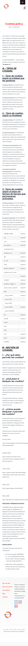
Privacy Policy (7, 631)
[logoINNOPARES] (6, 3)
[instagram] (20, 602)
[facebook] (16, 602)
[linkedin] (16, 606)
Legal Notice (21, 631)
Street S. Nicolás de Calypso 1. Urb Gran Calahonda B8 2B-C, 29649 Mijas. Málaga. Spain (20, 589)
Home (10, 27)
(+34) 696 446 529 (19, 598)
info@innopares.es (19, 596)
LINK (6, 538)
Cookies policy (14, 631)
